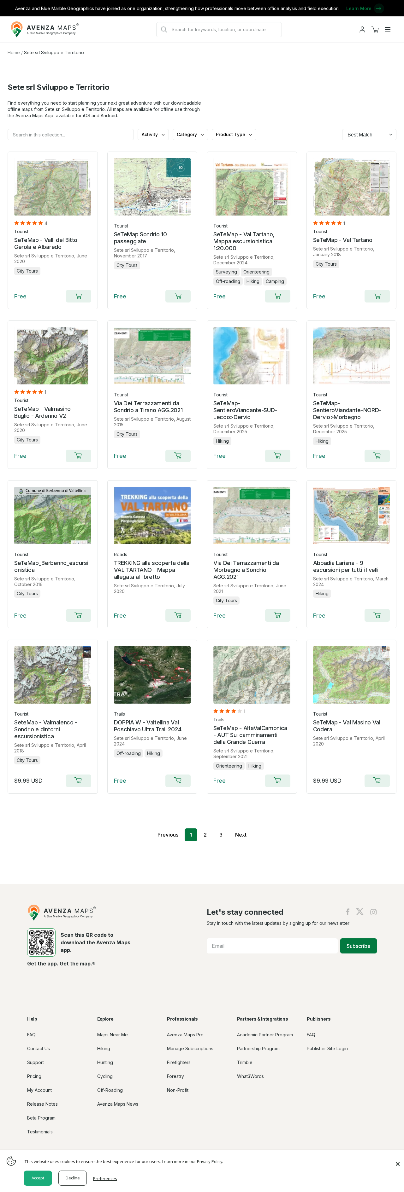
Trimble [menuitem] (244, 1062)
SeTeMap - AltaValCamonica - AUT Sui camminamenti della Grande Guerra (250, 735)
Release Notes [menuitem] (42, 1104)
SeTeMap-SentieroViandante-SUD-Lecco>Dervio (245, 410)
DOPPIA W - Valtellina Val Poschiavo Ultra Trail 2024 (147, 726)
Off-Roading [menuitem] (110, 1090)
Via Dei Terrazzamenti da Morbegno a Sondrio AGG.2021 (246, 570)
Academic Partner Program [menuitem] (265, 1034)
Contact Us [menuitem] (38, 1048)
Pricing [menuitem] (34, 1076)
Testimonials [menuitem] (40, 1131)
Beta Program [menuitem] (41, 1117)
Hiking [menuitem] (103, 1048)
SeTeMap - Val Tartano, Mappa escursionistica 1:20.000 (243, 241)
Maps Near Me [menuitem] (112, 1034)
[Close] (398, 1160)
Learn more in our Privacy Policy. (192, 1161)
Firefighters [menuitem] (179, 1062)
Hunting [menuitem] (105, 1062)
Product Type (231, 134)
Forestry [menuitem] (175, 1076)
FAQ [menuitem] (31, 1034)
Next (241, 835)
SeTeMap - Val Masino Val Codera (346, 726)
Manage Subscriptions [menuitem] (190, 1048)
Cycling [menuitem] (105, 1076)
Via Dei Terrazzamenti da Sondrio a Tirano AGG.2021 (148, 406)
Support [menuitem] (35, 1062)
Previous (167, 835)
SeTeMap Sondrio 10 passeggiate (140, 238)
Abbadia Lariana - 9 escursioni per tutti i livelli (345, 566)
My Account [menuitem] (39, 1090)
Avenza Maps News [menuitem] (117, 1104)
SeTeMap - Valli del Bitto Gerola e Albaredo (45, 243)
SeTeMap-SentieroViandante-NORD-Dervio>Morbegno (347, 410)
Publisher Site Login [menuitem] (327, 1048)
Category (187, 134)
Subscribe (359, 946)
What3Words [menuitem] (250, 1076)
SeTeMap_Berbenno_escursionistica (51, 566)
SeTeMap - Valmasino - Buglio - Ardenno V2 (44, 412)
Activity (150, 134)
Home (14, 52)
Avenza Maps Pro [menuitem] (185, 1034)
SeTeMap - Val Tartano (342, 240)
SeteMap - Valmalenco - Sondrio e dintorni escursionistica (45, 729)
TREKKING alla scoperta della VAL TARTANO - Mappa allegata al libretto (151, 570)
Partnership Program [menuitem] (258, 1048)
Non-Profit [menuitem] (177, 1090)
